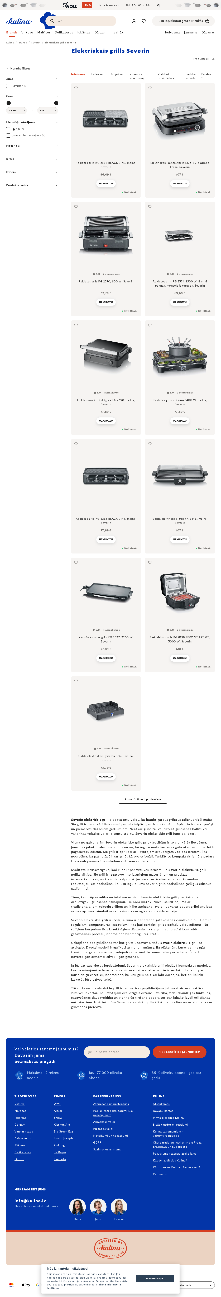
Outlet (19, 1159)
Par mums (160, 1174)
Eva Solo (60, 1159)
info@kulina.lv (30, 1201)
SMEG (58, 1117)
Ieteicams (78, 74)
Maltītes (20, 1111)
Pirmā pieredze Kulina (168, 1117)
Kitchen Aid (62, 1124)
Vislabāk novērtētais (166, 75)
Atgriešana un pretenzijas (111, 1104)
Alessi (58, 1111)
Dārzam (20, 1124)
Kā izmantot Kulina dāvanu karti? (176, 1167)
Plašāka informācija (108, 1284)
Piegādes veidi (103, 1129)
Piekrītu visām (155, 1278)
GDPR (97, 1142)
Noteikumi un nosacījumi (110, 1135)
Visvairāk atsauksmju (138, 75)
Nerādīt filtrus (20, 68)
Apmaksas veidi (104, 1122)
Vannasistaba (24, 1131)
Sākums (20, 1145)
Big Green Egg (63, 1131)
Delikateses (23, 1152)
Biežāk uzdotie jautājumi (170, 1124)
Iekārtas (20, 1117)
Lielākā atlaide (191, 75)
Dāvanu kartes (163, 1111)
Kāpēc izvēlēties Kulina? (170, 1160)
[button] (143, 76)
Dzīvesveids (23, 1138)
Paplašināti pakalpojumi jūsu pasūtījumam (113, 1113)
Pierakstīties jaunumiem (179, 1052)
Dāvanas (208, 32)
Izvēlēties (53, 1288)
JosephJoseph (63, 1138)
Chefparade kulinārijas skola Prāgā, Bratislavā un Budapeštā (178, 1144)
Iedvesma (172, 32)
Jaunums (190, 32)
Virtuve (20, 1104)
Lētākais (97, 74)
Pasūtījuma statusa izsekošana (174, 1153)
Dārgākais (116, 74)
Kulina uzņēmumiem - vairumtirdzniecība (168, 1133)
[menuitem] (11, 33)
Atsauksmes (161, 1104)
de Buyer (60, 1152)
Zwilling (59, 1145)
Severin (77, 819)
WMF (57, 1104)
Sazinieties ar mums (107, 1149)
